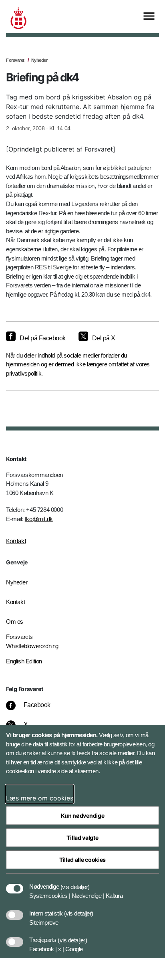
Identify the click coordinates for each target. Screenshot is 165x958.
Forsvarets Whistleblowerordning (32, 641)
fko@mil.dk (39, 518)
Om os (14, 621)
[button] (75, 882)
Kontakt (16, 541)
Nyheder (39, 60)
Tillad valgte (82, 837)
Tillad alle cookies (82, 859)
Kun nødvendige (83, 815)
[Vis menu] (149, 16)
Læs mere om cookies (39, 798)
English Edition (24, 661)
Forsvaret (15, 60)
